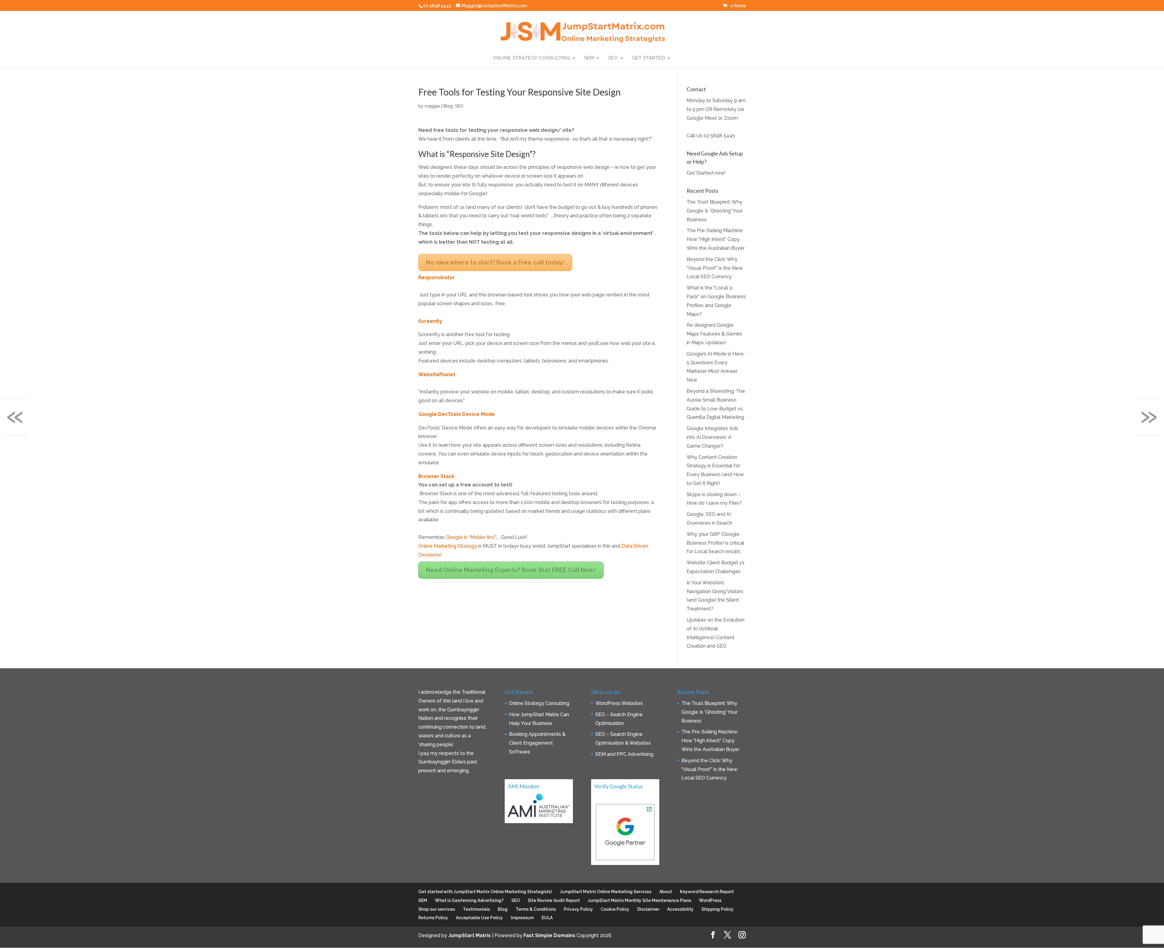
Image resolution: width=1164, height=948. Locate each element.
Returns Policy (433, 917)
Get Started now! (706, 173)
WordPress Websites (619, 703)
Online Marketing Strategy (448, 546)
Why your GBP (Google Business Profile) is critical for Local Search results (715, 543)
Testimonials (476, 909)
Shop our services (436, 909)
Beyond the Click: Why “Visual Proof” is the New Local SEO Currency (715, 268)
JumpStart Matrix (469, 935)
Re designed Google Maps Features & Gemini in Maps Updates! (714, 333)
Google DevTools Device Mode (456, 414)
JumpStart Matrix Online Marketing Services (605, 891)
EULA (547, 917)
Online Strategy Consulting (531, 58)
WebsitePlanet (436, 374)
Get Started (648, 58)
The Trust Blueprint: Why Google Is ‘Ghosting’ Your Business (715, 210)
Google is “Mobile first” (471, 537)
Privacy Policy (578, 909)
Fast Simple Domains (549, 935)
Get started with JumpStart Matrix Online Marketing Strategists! (485, 891)
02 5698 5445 (719, 136)
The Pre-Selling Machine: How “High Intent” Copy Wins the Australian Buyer (715, 239)
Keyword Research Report (707, 891)
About (665, 891)
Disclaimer (648, 909)
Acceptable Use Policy (479, 917)
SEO (613, 58)
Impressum (522, 917)
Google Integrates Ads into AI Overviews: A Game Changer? (712, 437)
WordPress (710, 900)
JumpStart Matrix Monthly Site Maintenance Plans (639, 900)
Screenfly (430, 321)
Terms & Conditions (536, 909)
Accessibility (680, 909)
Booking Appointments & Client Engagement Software (537, 743)
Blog (448, 106)
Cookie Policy (615, 909)
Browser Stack (436, 476)
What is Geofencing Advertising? (469, 900)
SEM (589, 58)
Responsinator (436, 277)
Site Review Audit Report (554, 900)
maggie (432, 106)
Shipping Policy (717, 909)
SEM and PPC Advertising (624, 754)
